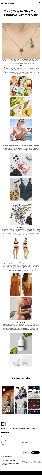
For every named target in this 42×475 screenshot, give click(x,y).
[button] (40, 3)
